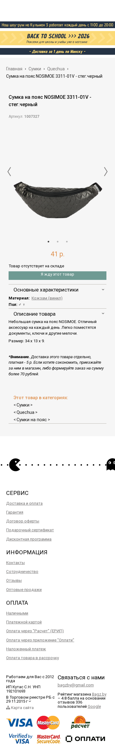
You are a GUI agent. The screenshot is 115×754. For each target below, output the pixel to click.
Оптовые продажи (24, 589)
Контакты (15, 562)
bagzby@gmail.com (76, 685)
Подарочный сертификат (30, 530)
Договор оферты (22, 521)
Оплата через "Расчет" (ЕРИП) (35, 631)
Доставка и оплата (24, 503)
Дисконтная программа (29, 539)
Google (94, 706)
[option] (58, 177)
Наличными (17, 613)
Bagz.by (99, 694)
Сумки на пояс (32, 419)
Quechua (25, 412)
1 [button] (48, 242)
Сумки (23, 405)
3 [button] (67, 242)
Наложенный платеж (26, 649)
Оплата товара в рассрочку (32, 658)
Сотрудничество (22, 571)
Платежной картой (24, 622)
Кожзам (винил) (47, 298)
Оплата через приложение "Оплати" (40, 640)
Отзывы (14, 580)
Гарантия (14, 512)
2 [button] (58, 242)
